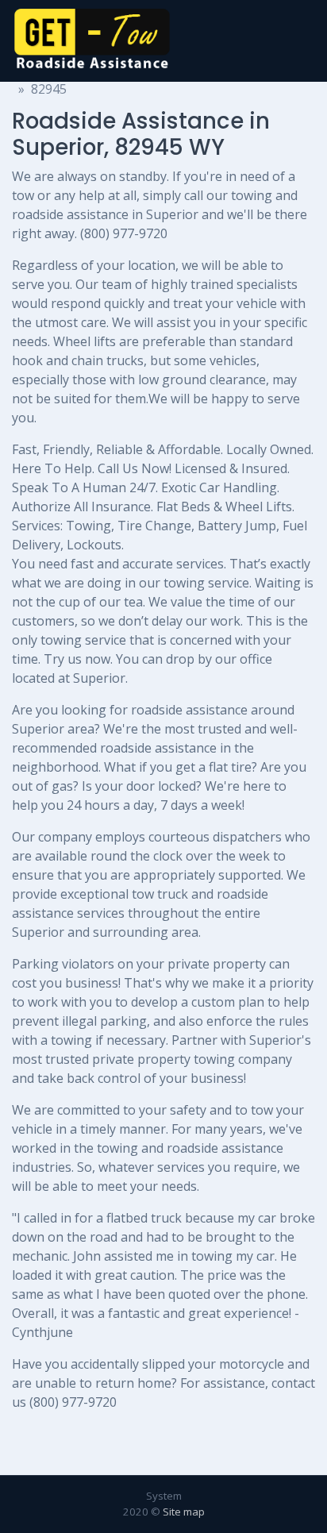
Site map (184, 1511)
